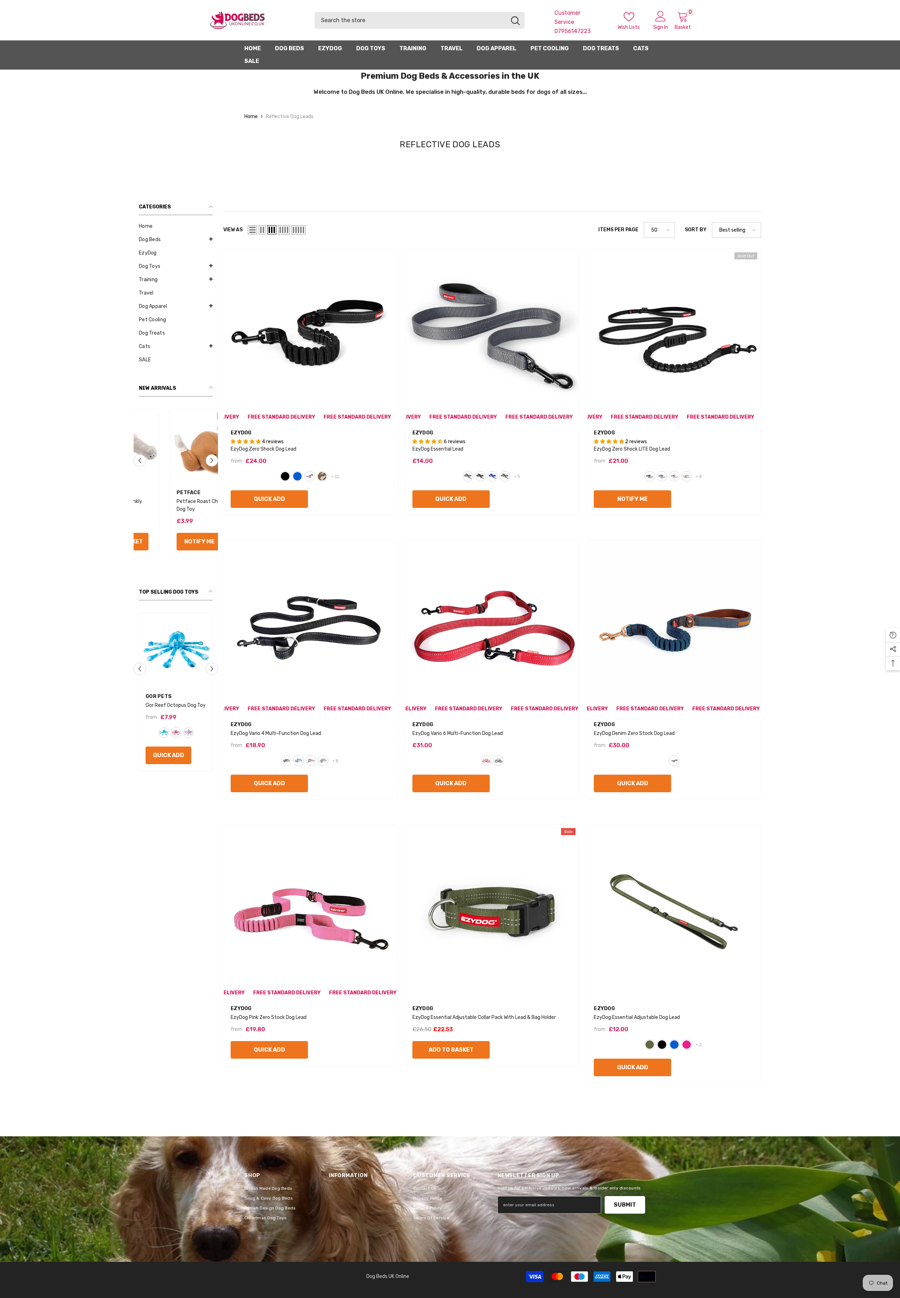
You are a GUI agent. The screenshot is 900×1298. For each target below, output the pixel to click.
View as (233, 230)
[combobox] (410, 20)
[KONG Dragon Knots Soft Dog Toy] (175, 649)
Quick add (168, 763)
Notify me (168, 541)
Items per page (618, 230)
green (176, 740)
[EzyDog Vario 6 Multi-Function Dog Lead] (492, 627)
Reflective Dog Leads (290, 117)
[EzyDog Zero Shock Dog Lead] (311, 336)
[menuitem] (176, 226)
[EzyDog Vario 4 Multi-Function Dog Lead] (311, 627)
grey (468, 476)
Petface (157, 493)
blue (164, 740)
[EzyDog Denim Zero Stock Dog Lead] (674, 627)
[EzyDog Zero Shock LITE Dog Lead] (674, 336)
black (285, 476)
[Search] (420, 20)
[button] (176, 239)
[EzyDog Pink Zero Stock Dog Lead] (311, 912)
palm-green (649, 1044)
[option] (176, 485)
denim (674, 760)
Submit (625, 1204)
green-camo (322, 476)
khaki (505, 476)
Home (251, 117)
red (188, 740)
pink (686, 1044)
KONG (153, 696)
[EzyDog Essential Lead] (492, 336)
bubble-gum (309, 476)
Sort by (696, 230)
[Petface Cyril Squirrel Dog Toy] (175, 445)
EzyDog (241, 433)
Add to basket (451, 1049)
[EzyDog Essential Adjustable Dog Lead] (674, 912)
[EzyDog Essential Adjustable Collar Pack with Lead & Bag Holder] (492, 912)
